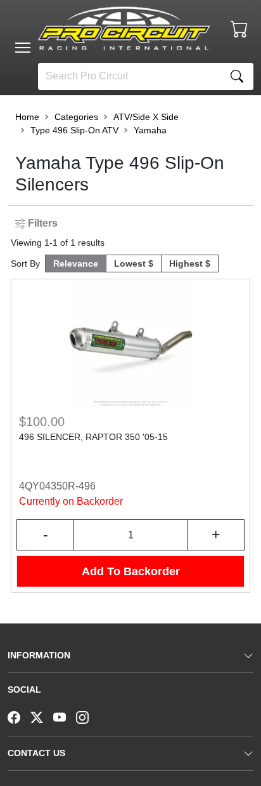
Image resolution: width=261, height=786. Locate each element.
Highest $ (189, 263)
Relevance (75, 263)
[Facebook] (19, 716)
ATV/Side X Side (146, 117)
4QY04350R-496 (57, 486)
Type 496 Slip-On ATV (74, 130)
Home (27, 117)
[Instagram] (87, 716)
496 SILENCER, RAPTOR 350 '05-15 (93, 437)
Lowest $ (133, 263)
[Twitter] (41, 716)
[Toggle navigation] (23, 47)
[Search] (236, 76)
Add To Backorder (131, 571)
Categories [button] (76, 117)
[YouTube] (64, 716)
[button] (23, 47)
